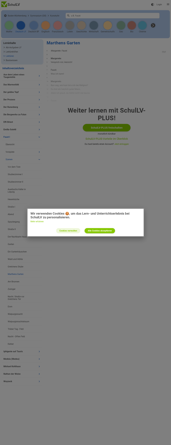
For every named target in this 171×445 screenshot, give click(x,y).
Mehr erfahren (37, 221)
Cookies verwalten (68, 230)
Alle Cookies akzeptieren (100, 230)
